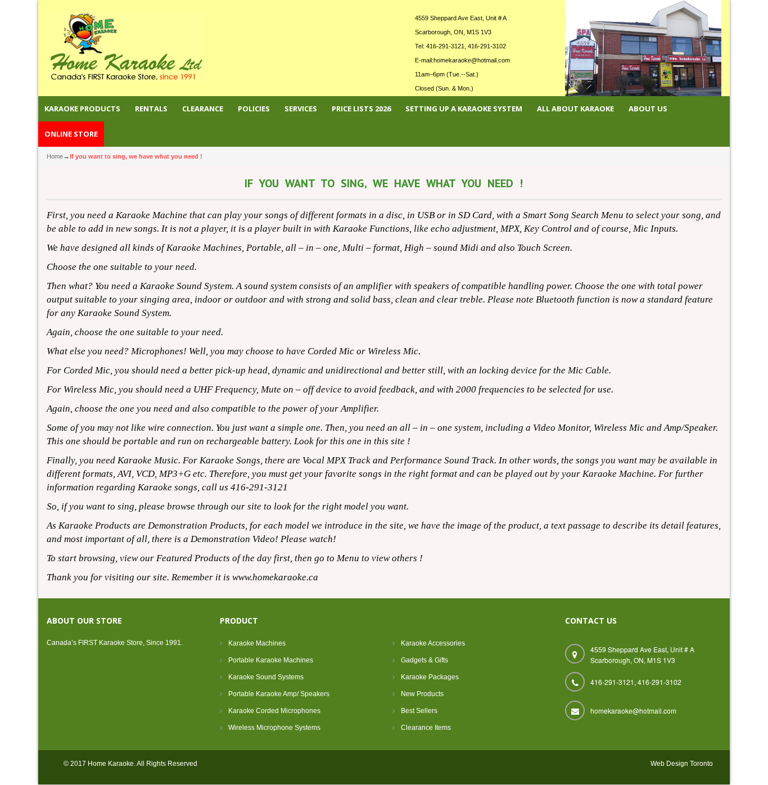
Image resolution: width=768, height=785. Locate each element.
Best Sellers (419, 711)
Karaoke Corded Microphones (274, 711)
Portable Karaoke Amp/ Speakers (278, 694)
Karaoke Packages (430, 677)
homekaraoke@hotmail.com (471, 60)
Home (55, 156)
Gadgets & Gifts (424, 660)
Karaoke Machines (257, 643)
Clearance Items (426, 728)
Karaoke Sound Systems (266, 677)
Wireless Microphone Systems (274, 728)
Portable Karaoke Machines (270, 660)
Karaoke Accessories (433, 643)
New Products (422, 694)
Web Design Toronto (681, 764)
